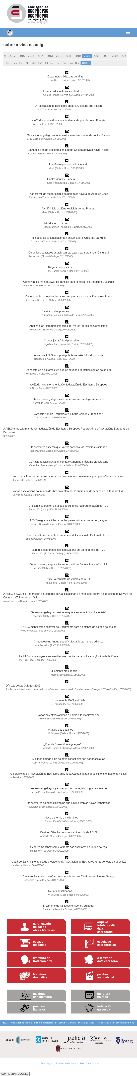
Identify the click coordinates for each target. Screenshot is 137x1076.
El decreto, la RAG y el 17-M (68, 700)
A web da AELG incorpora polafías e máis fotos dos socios (68, 355)
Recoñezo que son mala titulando (68, 164)
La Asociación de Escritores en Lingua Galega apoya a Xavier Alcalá (68, 149)
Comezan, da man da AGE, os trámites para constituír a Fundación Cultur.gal (68, 281)
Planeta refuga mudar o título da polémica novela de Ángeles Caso (68, 193)
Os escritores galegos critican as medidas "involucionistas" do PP (68, 564)
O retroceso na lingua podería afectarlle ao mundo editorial (68, 641)
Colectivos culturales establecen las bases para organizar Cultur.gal (68, 252)
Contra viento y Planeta (61, 179)
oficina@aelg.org (125, 1022)
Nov (71, 63)
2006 (115, 55)
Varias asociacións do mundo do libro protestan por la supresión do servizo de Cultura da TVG (68, 491)
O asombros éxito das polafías (65, 76)
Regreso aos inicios (60, 267)
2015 (31, 55)
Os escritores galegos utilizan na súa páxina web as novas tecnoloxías (68, 802)
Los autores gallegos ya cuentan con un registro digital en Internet (68, 788)
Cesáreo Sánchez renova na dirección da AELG (68, 832)
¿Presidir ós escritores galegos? (62, 744)
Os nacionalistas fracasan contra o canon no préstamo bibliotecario (68, 461)
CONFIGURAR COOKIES (14, 1074)
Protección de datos (66, 1063)
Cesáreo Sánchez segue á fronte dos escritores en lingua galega (68, 846)
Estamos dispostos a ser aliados (62, 91)
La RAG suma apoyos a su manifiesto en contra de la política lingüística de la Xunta (68, 656)
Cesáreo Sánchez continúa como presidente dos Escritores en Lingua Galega (69, 876)
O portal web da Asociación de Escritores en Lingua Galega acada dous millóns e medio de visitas (68, 773)
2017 (12, 55)
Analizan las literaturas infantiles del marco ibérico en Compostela (68, 325)
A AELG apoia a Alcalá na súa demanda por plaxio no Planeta (68, 120)
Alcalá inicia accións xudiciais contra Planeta (68, 208)
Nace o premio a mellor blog (61, 817)
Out (64, 63)
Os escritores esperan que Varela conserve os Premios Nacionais (68, 446)
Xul (46, 63)
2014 (40, 55)
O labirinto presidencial (64, 670)
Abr (27, 63)
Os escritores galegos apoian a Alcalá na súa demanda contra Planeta (68, 135)
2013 (50, 55)
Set (58, 63)
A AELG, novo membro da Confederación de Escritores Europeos (68, 384)
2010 (78, 55)
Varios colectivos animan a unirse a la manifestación (69, 714)
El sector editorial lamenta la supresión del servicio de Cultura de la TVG (68, 535)
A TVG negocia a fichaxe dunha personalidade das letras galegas (68, 520)
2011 (68, 55)
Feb (15, 63)
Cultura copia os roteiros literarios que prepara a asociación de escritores (68, 296)
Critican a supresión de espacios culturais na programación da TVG (69, 505)
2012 (59, 55)
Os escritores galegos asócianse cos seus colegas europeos (68, 399)
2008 (96, 55)
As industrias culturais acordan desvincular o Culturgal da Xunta (68, 237)
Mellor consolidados (60, 890)
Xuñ (40, 63)
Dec (77, 63)
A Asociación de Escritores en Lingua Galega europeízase (68, 413)
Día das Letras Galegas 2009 (23, 685)
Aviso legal (46, 1063)
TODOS (86, 63)
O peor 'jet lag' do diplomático (61, 340)
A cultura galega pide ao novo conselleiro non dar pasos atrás (68, 758)
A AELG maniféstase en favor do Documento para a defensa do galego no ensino (68, 626)
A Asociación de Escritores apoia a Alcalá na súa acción (68, 105)
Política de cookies (90, 1063)
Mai (34, 63)
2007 (106, 55)
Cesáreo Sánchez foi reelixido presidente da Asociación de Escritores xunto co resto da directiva (69, 861)
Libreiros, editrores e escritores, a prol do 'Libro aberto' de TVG (68, 549)
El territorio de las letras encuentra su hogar (68, 905)
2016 (22, 55)
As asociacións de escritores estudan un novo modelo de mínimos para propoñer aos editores (68, 476)
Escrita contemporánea (55, 311)
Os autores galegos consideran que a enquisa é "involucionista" (68, 612)
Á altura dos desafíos (60, 729)
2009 (87, 55)
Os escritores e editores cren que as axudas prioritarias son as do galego (69, 369)
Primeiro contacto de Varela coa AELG (68, 578)
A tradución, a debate (56, 223)
